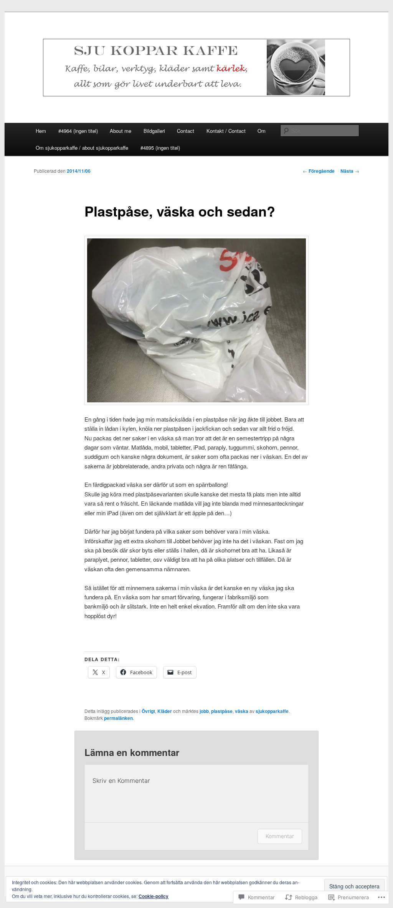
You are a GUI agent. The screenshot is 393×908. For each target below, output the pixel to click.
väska (241, 711)
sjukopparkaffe (272, 711)
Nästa (349, 170)
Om (262, 130)
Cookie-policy (153, 896)
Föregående (319, 170)
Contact (185, 130)
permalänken (118, 717)
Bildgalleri (154, 130)
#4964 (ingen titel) (78, 130)
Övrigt (148, 711)
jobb (204, 711)
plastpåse (222, 711)
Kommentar (280, 836)
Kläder (164, 711)
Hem (41, 130)
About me (120, 130)
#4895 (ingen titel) (160, 147)
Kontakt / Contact (226, 130)
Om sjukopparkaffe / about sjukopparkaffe (82, 147)
